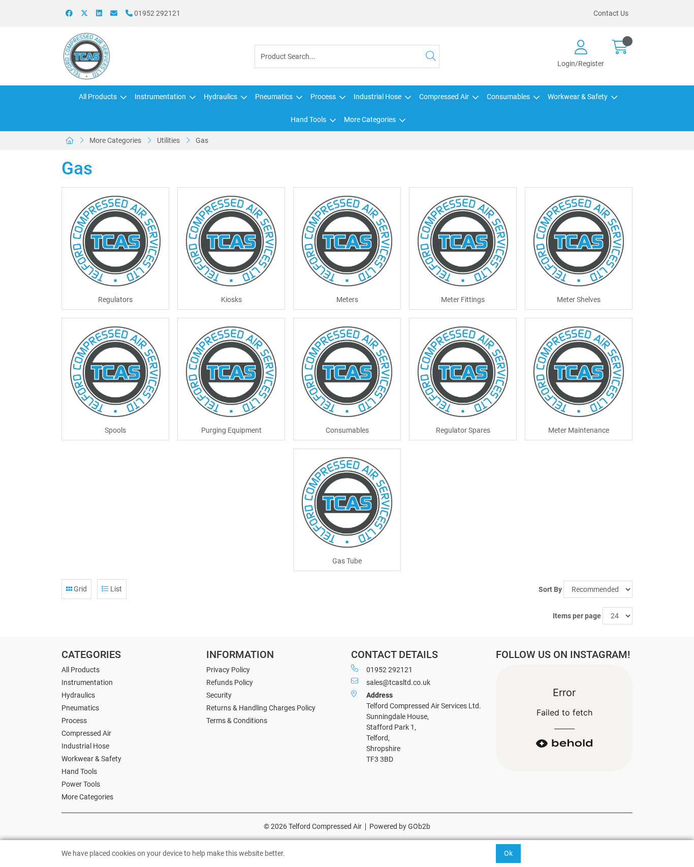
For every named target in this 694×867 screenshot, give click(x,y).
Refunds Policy (229, 682)
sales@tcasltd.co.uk (398, 682)
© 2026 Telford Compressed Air (313, 826)
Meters (347, 299)
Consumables (508, 97)
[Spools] (115, 371)
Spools (115, 430)
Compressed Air (444, 97)
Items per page (577, 616)
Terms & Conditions (236, 720)
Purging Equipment (231, 430)
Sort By (550, 589)
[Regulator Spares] (463, 371)
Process (323, 97)
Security (219, 695)
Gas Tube (347, 561)
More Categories (370, 119)
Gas (202, 140)
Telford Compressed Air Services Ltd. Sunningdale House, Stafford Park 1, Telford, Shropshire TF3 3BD (423, 727)
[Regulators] (115, 241)
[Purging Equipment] (231, 371)
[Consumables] (347, 371)
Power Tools (80, 784)
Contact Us (610, 13)
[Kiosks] (231, 241)
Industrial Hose (377, 97)
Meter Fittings (463, 299)
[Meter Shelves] (578, 241)
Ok (508, 853)
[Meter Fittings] (463, 241)
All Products (98, 97)
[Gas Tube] (347, 502)
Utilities (168, 140)
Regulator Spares (463, 430)
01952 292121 (156, 13)
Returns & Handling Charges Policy (261, 708)
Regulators (115, 299)
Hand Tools (308, 119)
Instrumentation (160, 97)
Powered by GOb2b (399, 826)
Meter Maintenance (578, 430)
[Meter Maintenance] (578, 371)
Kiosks (231, 299)
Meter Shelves (579, 299)
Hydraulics (220, 97)
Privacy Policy (228, 670)
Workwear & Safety (578, 97)
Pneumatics (274, 97)
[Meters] (347, 241)
